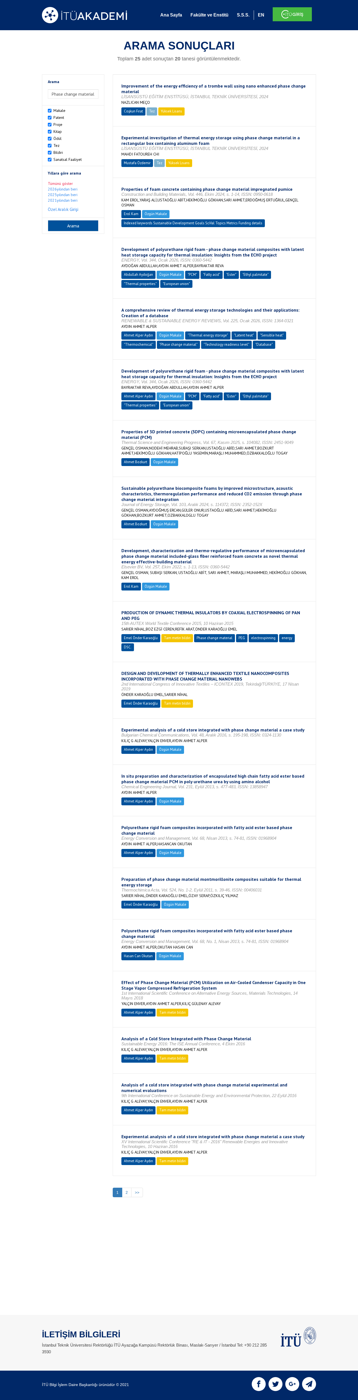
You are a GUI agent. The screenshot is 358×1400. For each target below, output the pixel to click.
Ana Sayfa (171, 15)
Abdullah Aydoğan (138, 274)
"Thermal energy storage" (208, 335)
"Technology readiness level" (226, 344)
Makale (59, 110)
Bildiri (58, 152)
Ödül (57, 138)
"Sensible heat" (272, 335)
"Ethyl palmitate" (255, 274)
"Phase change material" (178, 344)
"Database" (264, 344)
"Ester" (231, 274)
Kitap (57, 131)
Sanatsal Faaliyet (67, 159)
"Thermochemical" (138, 344)
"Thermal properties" (140, 283)
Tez (56, 145)
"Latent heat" (244, 335)
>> (137, 1192)
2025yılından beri (62, 194)
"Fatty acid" (211, 274)
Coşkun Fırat (133, 111)
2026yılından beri (62, 189)
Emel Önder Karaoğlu (141, 638)
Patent (58, 117)
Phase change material (214, 638)
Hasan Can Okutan (138, 956)
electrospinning (263, 638)
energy (287, 638)
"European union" (176, 283)
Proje (57, 124)
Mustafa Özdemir (137, 163)
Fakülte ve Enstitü (209, 15)
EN (261, 15)
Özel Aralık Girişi (63, 209)
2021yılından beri (62, 200)
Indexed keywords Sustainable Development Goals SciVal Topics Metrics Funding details (193, 223)
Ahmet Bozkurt (135, 462)
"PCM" (192, 274)
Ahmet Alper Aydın (138, 335)
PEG (242, 638)
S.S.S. (243, 15)
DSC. (127, 647)
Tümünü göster (60, 183)
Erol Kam (131, 213)
